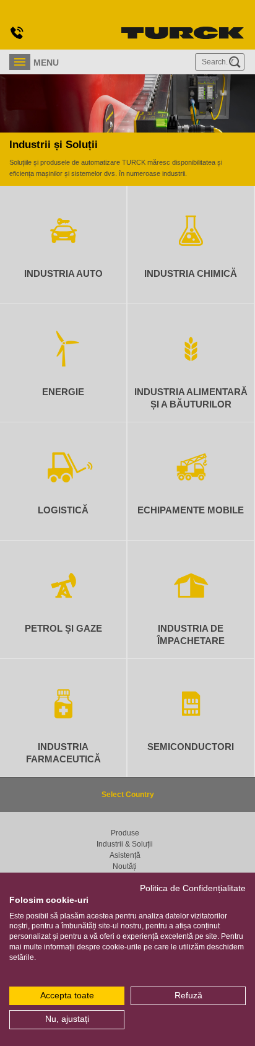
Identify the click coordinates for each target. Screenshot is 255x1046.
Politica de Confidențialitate (193, 888)
